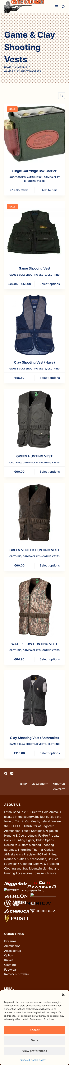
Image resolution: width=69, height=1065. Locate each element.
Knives (8, 960)
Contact (59, 789)
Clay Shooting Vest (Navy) (34, 362)
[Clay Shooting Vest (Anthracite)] (34, 700)
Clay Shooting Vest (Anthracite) (34, 738)
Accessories (17, 177)
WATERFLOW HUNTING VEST (34, 644)
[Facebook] (5, 773)
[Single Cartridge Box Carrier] (34, 134)
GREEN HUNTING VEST (34, 456)
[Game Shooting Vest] (34, 231)
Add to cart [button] (50, 190)
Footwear (10, 969)
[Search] (63, 6)
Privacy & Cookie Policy (33, 1060)
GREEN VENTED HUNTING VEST (34, 550)
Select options (50, 284)
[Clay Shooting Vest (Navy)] (34, 325)
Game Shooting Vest (34, 268)
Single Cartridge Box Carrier (34, 171)
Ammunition (35, 177)
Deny (34, 1040)
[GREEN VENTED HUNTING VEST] (34, 513)
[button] (63, 995)
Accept (35, 1030)
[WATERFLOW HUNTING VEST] (34, 607)
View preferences (34, 1051)
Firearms (10, 941)
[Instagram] (11, 773)
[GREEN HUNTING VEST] (34, 419)
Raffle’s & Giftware (16, 974)
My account (40, 784)
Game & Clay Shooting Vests (27, 274)
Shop (23, 784)
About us (59, 784)
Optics (8, 955)
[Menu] (56, 6)
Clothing (54, 274)
